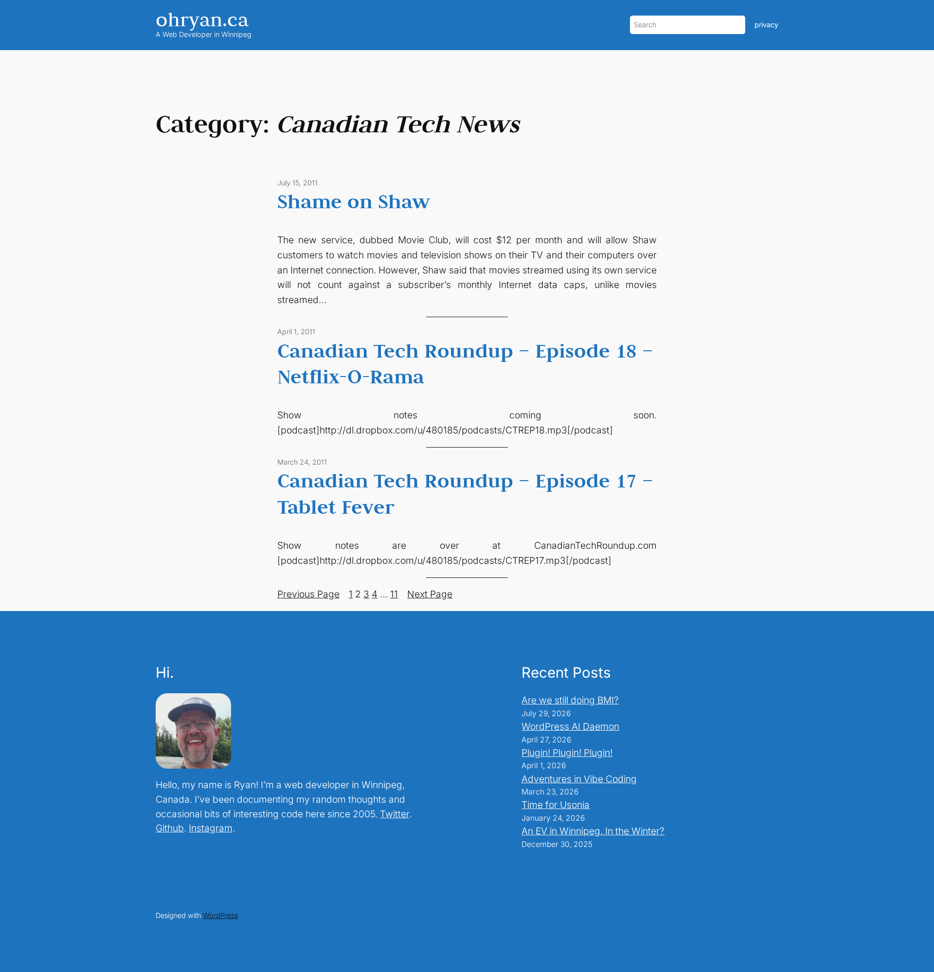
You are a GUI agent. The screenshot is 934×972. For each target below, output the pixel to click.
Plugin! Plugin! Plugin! (566, 752)
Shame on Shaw (353, 201)
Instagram (211, 828)
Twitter (394, 814)
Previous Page (308, 594)
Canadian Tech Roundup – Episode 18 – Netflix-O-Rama (465, 363)
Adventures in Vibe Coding (579, 779)
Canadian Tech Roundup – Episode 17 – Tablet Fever (465, 493)
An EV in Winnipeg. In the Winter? (593, 831)
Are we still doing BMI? (570, 700)
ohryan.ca (202, 19)
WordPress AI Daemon (570, 726)
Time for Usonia (555, 804)
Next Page (429, 594)
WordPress (220, 915)
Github (170, 828)
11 (394, 594)
